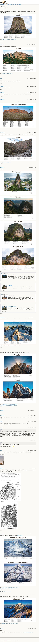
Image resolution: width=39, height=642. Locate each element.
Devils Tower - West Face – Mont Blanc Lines (9, 39)
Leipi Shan (10, 285)
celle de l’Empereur (19, 535)
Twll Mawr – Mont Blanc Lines (6, 162)
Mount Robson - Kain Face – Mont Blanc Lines (7, 588)
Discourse (5, 640)
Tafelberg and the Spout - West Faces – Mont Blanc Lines (11, 129)
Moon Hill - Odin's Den (12, 274)
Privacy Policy (21, 638)
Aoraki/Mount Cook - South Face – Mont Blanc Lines (10, 623)
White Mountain (11, 295)
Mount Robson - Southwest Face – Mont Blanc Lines (10, 587)
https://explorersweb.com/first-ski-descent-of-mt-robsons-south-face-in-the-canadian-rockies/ (16, 633)
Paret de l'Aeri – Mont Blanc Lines (7, 73)
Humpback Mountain (12, 306)
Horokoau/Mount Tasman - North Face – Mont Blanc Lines (11, 345)
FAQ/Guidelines (9, 638)
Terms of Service (15, 638)
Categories (4, 638)
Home (1, 638)
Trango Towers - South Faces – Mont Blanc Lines (10, 404)
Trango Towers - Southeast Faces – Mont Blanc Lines (8, 405)
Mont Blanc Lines (4, 273)
